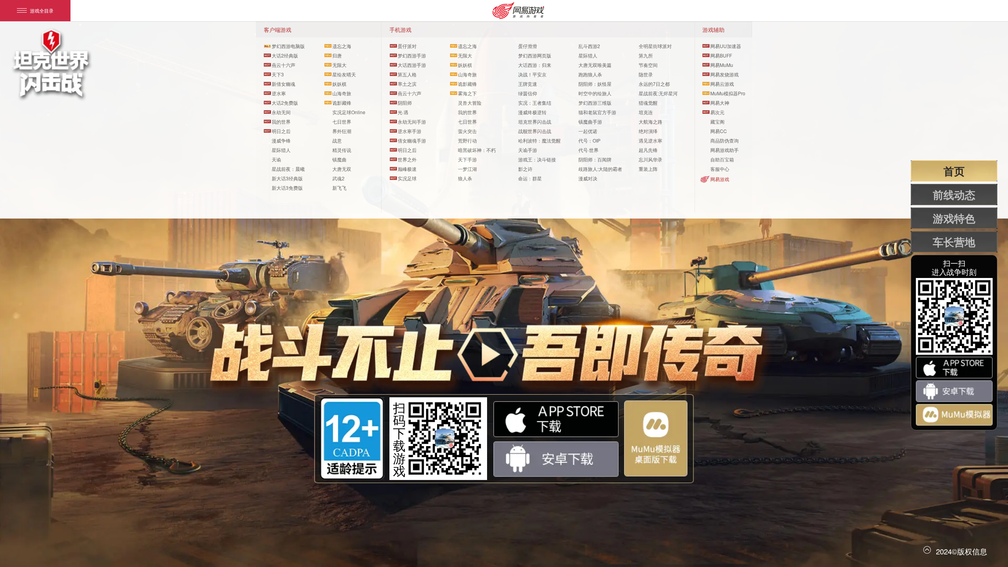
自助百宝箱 (722, 159)
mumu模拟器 (655, 438)
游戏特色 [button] (954, 218)
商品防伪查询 (724, 140)
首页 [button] (954, 170)
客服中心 (719, 168)
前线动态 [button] (954, 194)
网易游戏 (719, 179)
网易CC (718, 131)
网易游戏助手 (724, 149)
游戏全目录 (42, 10)
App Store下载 (556, 419)
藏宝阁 (717, 121)
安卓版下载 (556, 459)
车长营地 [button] (954, 241)
